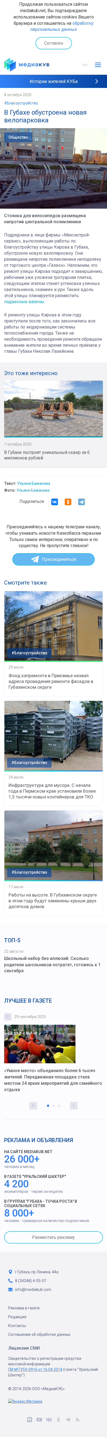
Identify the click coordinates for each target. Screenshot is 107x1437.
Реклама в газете (24, 1308)
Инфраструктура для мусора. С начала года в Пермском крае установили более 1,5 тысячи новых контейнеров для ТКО (52, 791)
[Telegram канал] (68, 1420)
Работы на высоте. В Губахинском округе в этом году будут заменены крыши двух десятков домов (53, 900)
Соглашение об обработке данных (39, 1334)
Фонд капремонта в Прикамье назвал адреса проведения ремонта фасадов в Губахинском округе (51, 681)
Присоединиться (59, 559)
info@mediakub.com (33, 1289)
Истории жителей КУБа (54, 81)
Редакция (17, 1317)
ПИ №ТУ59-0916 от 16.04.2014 (35, 1369)
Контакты (17, 1325)
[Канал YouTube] (39, 1420)
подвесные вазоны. (24, 301)
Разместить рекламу (53, 1237)
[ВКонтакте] (55, 502)
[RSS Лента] (77, 1420)
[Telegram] (81, 502)
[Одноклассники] (68, 502)
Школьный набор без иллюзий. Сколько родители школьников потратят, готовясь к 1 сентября (52, 965)
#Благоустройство (21, 103)
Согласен (53, 43)
